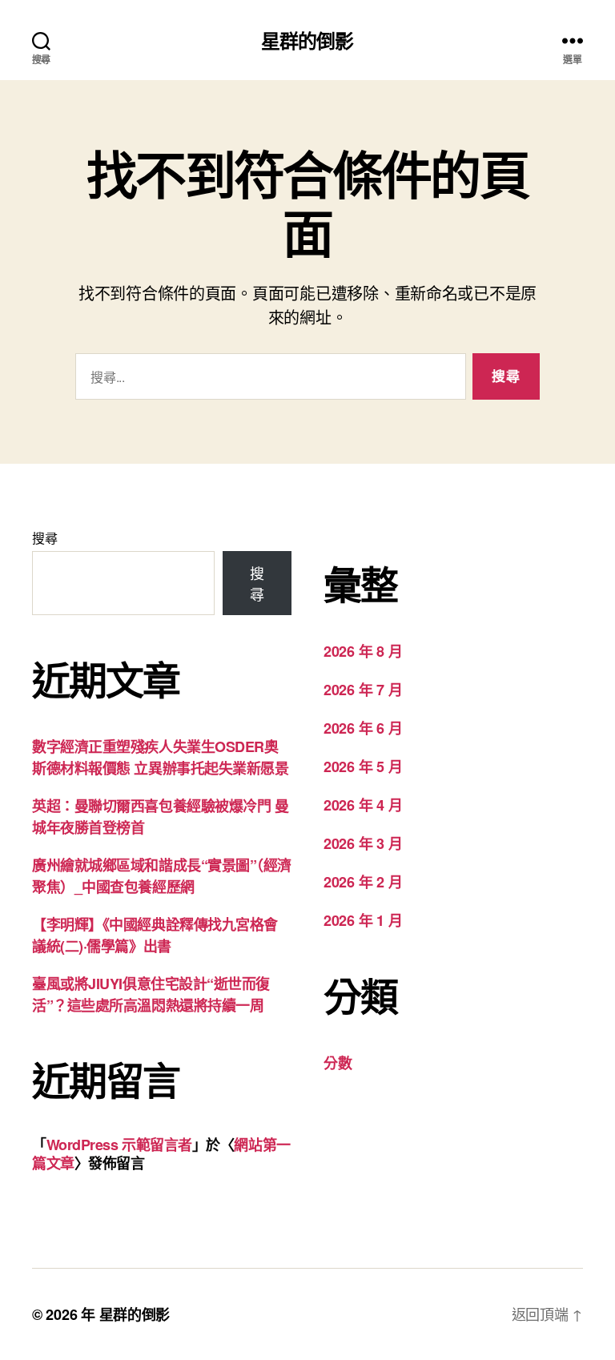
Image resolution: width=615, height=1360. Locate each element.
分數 (338, 1062)
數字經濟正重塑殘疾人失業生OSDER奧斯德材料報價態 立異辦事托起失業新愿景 (160, 757)
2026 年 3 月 (363, 843)
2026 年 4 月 (363, 805)
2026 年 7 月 (363, 689)
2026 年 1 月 (363, 920)
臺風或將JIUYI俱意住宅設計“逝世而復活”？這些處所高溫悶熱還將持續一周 (151, 994)
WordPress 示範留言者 (119, 1144)
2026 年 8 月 (363, 651)
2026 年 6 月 (363, 728)
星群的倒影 (307, 40)
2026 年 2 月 (363, 881)
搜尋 (44, 538)
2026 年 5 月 (363, 766)
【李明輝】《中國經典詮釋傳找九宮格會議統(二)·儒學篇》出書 (155, 935)
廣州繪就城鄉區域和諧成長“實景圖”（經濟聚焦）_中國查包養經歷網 (161, 876)
